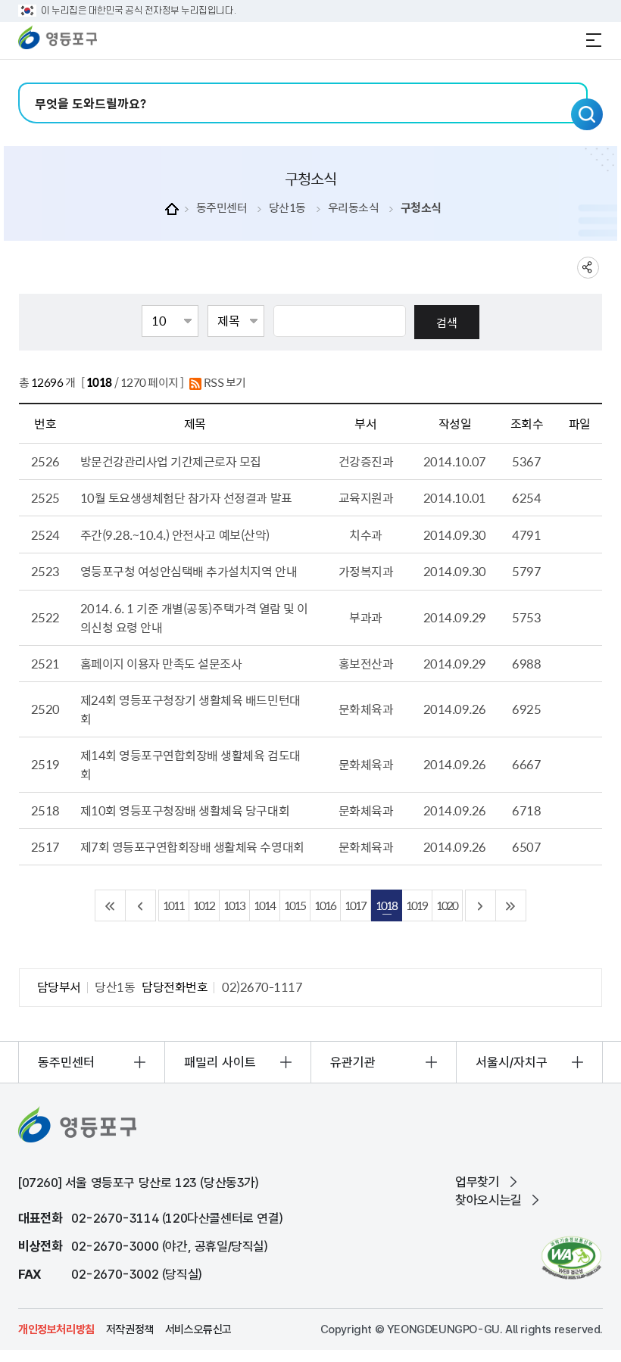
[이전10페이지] (141, 905)
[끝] (511, 905)
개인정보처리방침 (56, 1329)
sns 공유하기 (588, 268)
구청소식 (421, 207)
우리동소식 (353, 207)
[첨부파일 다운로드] (579, 498)
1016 (324, 905)
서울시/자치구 (512, 1062)
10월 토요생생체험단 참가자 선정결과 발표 (186, 497)
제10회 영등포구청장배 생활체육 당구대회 (184, 810)
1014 (264, 905)
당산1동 (287, 207)
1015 (294, 905)
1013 (234, 905)
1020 (446, 905)
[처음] (110, 905)
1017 (355, 905)
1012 (203, 905)
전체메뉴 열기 (594, 40)
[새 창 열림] (571, 1258)
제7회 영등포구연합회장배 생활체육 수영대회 (192, 846)
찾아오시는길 (488, 1200)
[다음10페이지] (481, 905)
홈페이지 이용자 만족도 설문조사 (161, 663)
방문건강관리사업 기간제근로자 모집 (170, 461)
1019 (416, 905)
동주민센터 (222, 207)
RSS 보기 (223, 382)
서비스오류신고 (198, 1329)
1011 (173, 905)
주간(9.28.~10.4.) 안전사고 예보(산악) (175, 534)
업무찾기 (477, 1181)
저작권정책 (130, 1329)
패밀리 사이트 (220, 1062)
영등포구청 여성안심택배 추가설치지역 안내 (188, 571)
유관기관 (353, 1062)
